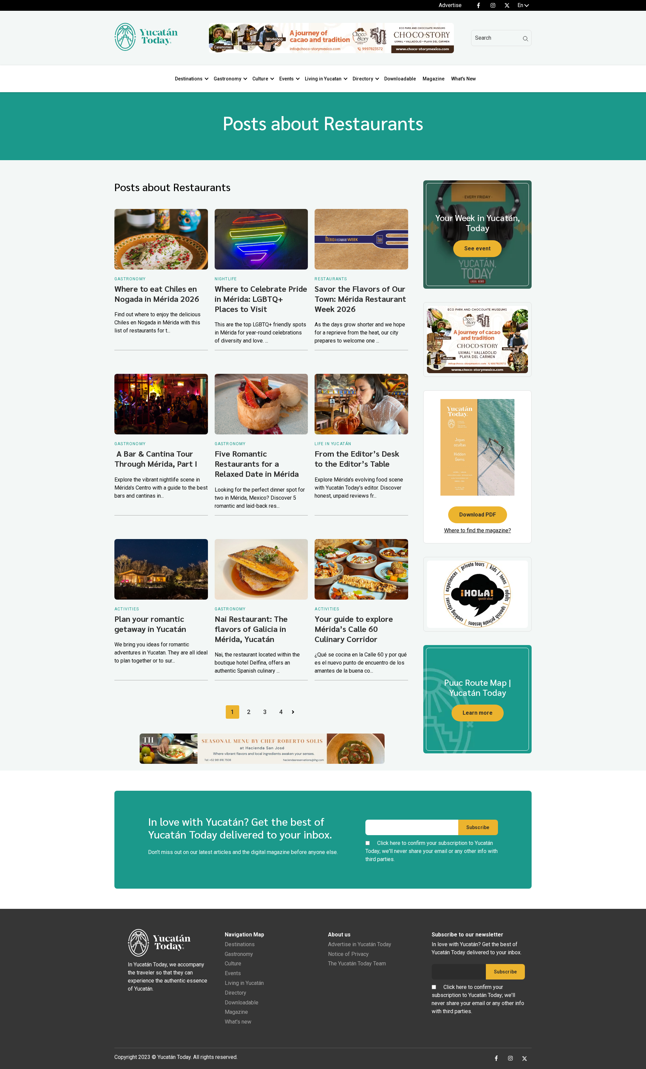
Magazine (433, 78)
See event (477, 248)
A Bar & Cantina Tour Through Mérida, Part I (155, 458)
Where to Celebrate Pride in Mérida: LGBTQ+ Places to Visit (261, 298)
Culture (260, 78)
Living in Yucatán (244, 983)
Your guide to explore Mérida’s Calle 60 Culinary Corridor (354, 628)
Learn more (478, 713)
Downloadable (400, 78)
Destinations (189, 78)
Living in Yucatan (323, 78)
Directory (363, 78)
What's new (238, 1022)
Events (286, 78)
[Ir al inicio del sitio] (146, 49)
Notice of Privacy (348, 954)
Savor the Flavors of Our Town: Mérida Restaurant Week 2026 (360, 298)
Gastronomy (227, 78)
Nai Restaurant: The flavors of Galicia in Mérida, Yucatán (251, 628)
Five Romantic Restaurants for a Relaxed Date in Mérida (257, 463)
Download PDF (477, 514)
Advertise (450, 5)
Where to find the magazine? (477, 530)
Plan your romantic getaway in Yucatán (150, 623)
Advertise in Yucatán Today (359, 944)
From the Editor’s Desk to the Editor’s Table (357, 458)
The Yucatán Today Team (357, 963)
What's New (463, 78)
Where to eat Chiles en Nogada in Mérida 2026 (156, 293)
